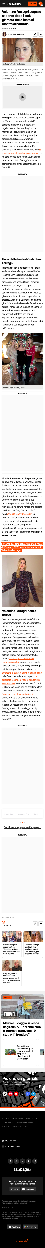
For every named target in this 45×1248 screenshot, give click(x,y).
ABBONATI (33, 3)
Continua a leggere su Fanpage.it (22, 827)
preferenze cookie (20, 1127)
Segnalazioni (17, 1118)
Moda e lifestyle (8, 917)
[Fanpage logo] (14, 3)
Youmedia (5, 1118)
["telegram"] (33, 1093)
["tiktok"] (4, 1093)
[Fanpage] (22, 1170)
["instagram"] (10, 1093)
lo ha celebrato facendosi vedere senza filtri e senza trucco (21, 680)
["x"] (22, 1093)
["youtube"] (16, 1093)
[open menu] (3, 4)
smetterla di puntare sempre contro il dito (22, 672)
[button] (40, 34)
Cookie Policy (7, 1123)
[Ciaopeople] (22, 1241)
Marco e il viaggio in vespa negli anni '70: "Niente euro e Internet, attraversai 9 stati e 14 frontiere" (22, 1028)
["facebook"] (28, 1093)
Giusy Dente (19, 34)
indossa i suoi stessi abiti (19, 514)
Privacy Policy (31, 1118)
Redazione (6, 1127)
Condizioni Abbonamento (25, 1123)
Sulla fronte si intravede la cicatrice (18, 694)
